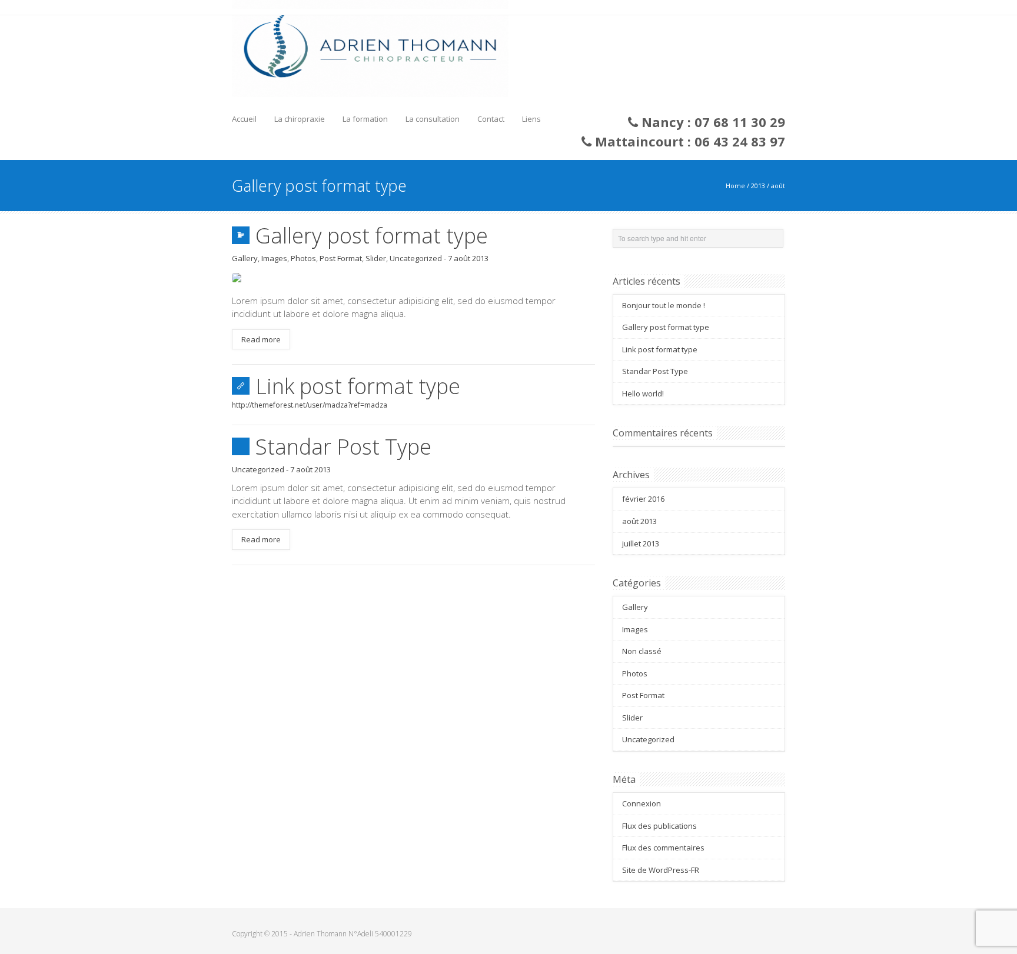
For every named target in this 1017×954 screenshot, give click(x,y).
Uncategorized (416, 258)
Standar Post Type (343, 446)
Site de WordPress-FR (660, 870)
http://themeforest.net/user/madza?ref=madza (309, 405)
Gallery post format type (371, 235)
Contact (490, 119)
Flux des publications (659, 825)
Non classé (642, 651)
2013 (758, 185)
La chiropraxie (299, 119)
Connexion (641, 803)
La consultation (433, 119)
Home (735, 185)
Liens (531, 119)
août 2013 (639, 521)
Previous (241, 274)
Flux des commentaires (663, 847)
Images (274, 258)
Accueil (244, 119)
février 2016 (643, 498)
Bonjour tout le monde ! (663, 305)
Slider (375, 258)
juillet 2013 (640, 543)
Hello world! (643, 393)
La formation (365, 119)
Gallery (245, 258)
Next (586, 274)
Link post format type (357, 386)
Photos (303, 258)
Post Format (341, 258)
